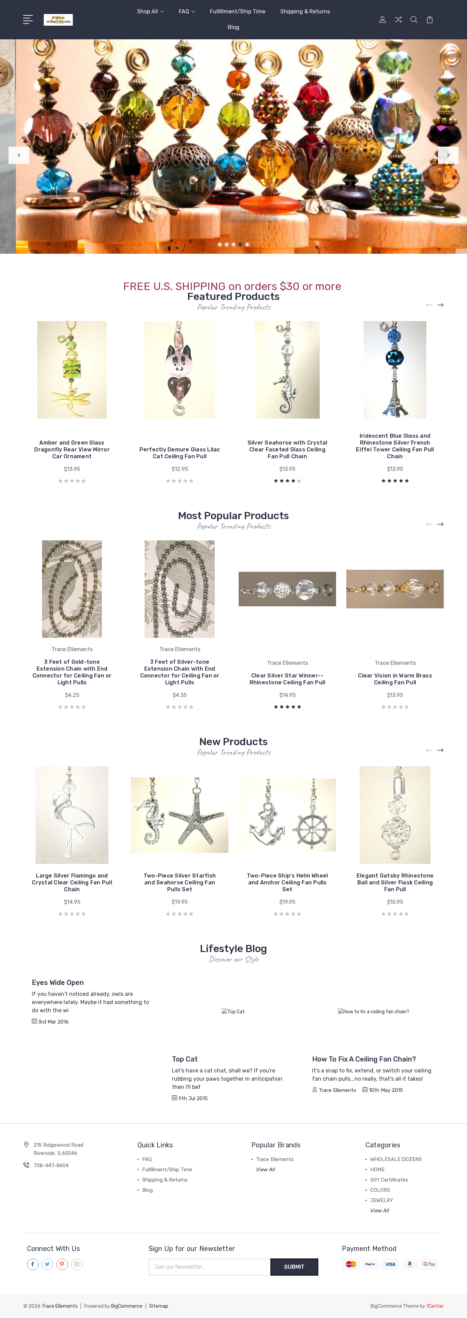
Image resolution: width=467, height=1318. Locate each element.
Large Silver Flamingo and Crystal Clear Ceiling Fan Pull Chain (72, 882)
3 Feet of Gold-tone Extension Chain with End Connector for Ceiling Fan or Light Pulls (72, 672)
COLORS (380, 1190)
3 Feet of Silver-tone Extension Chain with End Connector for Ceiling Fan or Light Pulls (179, 672)
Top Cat (185, 1059)
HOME (377, 1170)
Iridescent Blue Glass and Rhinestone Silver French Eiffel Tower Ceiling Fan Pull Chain (395, 446)
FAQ (184, 11)
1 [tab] (219, 244)
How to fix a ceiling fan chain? (364, 1059)
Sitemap (158, 1306)
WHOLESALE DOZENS (396, 1159)
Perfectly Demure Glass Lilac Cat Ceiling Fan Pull (179, 453)
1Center (435, 1306)
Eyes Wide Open (58, 982)
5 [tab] (247, 244)
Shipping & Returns (305, 11)
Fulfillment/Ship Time (237, 11)
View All (265, 1170)
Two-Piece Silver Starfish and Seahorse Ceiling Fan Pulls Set (180, 882)
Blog (233, 27)
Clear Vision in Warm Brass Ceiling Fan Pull (395, 679)
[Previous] (19, 155)
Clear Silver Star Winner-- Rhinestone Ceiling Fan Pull (287, 679)
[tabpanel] (233, 146)
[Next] (448, 155)
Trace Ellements (275, 1159)
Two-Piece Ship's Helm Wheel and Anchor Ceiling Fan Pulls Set (287, 882)
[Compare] (398, 23)
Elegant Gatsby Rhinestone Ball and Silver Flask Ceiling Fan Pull (395, 882)
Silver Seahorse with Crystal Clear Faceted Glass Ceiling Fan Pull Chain (288, 449)
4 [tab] (240, 244)
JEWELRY (381, 1200)
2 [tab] (226, 244)
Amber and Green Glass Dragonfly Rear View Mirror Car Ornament (72, 449)
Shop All (147, 11)
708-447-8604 (51, 1165)
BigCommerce (127, 1306)
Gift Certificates (389, 1180)
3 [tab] (233, 244)
